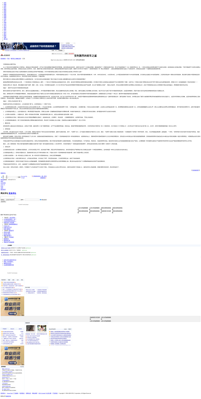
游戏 (5, 22)
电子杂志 (13, 214)
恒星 (5, 229)
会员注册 (48, 393)
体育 (5, 6)
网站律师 (34, 393)
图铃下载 (3, 214)
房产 (5, 21)
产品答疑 (55, 393)
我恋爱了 (9, 235)
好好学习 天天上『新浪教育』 (14, 250)
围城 (5, 235)
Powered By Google (24, 177)
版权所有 (8, 396)
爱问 (5, 34)
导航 (5, 37)
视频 (5, 16)
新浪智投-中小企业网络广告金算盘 (16, 248)
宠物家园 (11, 242)
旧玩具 (6, 234)
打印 (2, 186)
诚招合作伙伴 (7, 263)
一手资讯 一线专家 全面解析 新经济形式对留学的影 (18, 252)
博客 (5, 14)
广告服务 (15, 393)
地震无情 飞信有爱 (9, 222)
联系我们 (22, 393)
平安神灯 (11, 237)
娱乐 (5, 7)
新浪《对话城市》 (9, 261)
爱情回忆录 (7, 240)
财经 (5, 9)
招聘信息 (28, 393)
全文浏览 (3, 183)
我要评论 (3, 173)
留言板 (2, 179)
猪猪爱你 (6, 238)
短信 (5, 32)
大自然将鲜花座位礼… (10, 221)
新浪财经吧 (196, 170)
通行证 (6, 39)
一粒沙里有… (12, 217)
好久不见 (9, 227)
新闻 (5, 4)
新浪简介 (3, 393)
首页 (5, 2)
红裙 (5, 227)
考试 (5, 27)
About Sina (10, 393)
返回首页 (3, 189)
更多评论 (12, 193)
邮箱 (5, 35)
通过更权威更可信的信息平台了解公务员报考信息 (18, 254)
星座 (5, 29)
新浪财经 (3, 58)
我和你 (8, 229)
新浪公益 (8, 214)
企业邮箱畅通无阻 (9, 265)
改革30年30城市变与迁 (10, 260)
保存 (2, 181)
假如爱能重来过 (13, 224)
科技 (5, 12)
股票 (5, 11)
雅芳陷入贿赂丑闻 (16, 58)
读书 (5, 25)
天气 (5, 30)
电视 (5, 17)
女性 (5, 24)
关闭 (2, 188)
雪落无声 (6, 242)
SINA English (41, 393)
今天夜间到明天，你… (10, 219)
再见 (9, 234)
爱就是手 (11, 230)
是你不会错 (7, 232)
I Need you (6, 225)
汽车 (5, 19)
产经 (8, 58)
